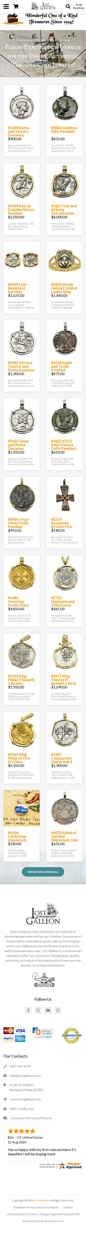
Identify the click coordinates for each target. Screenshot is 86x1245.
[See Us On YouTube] (47, 1010)
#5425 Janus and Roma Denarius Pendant (18, 446)
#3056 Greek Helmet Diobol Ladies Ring (64, 288)
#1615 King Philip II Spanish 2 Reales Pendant (21, 681)
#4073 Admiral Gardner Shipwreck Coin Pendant (64, 838)
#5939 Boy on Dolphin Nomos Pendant (21, 209)
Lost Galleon (41, 1200)
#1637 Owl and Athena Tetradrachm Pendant (64, 211)
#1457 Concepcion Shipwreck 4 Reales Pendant (61, 761)
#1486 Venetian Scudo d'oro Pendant (18, 603)
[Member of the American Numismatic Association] (43, 979)
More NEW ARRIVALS (43, 872)
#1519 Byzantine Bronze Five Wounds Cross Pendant (64, 526)
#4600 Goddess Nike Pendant (64, 129)
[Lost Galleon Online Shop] (43, 6)
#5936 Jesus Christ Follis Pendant (18, 523)
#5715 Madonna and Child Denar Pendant (63, 603)
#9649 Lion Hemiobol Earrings (17, 288)
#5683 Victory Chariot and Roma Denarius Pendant (21, 368)
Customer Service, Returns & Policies (36, 1207)
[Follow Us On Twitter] (38, 1010)
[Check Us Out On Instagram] (57, 1010)
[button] (43, 1032)
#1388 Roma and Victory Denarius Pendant (18, 133)
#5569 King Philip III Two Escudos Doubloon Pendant (19, 761)
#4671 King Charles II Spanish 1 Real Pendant (63, 681)
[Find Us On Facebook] (28, 1010)
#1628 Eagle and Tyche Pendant (61, 366)
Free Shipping (79, 6)
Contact (68, 1207)
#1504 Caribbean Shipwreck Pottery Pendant (17, 839)
